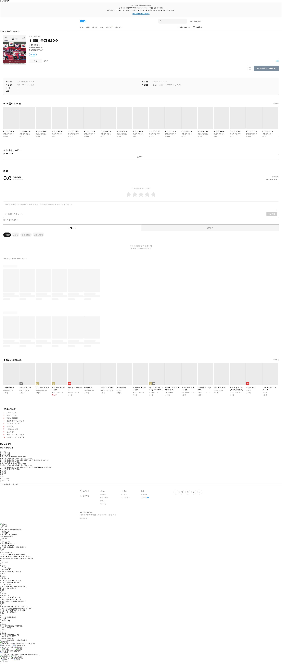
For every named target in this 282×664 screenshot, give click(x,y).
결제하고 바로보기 (6, 586)
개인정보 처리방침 (91, 515)
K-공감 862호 (105, 131)
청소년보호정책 (101, 515)
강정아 (232, 392)
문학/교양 (37, 36)
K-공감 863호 (89, 131)
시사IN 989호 (8, 387)
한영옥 (264, 392)
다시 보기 (11, 638)
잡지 (30, 36)
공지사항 (86, 496)
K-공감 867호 (24, 131)
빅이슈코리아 (153, 392)
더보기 (276, 103)
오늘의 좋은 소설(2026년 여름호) (236, 388)
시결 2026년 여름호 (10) (269, 388)
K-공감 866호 (41, 131)
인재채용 (144, 497)
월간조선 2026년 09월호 (58, 388)
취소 (1, 474)
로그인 (196, 21)
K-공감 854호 (235, 131)
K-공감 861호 (122, 131)
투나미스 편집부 (73, 392)
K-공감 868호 (8, 131)
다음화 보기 (4, 638)
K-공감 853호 (251, 131)
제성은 (119, 390)
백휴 (183, 392)
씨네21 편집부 (24, 390)
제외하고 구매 (4, 478)
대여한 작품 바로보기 (20, 547)
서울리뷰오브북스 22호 (205, 388)
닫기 (4, 619)
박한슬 (200, 392)
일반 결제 (13, 588)
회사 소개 (144, 494)
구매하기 (9, 628)
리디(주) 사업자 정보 (86, 512)
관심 (33, 55)
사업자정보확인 (111, 515)
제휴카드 (103, 494)
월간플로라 (169, 392)
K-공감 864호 (73, 131)
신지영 (205, 392)
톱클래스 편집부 (138, 392)
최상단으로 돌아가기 (12, 484)
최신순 (7, 235)
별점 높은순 (26, 235)
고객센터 (86, 491)
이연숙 (211, 392)
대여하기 (3, 628)
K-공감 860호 (138, 131)
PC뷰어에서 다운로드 (266, 68)
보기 (1, 619)
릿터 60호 (88, 387)
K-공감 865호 (57, 131)
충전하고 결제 (4, 588)
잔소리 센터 (121, 387)
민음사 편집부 (89, 390)
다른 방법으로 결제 (6, 536)
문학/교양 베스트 (9, 409)
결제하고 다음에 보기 (20, 586)
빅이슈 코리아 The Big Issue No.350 (156, 388)
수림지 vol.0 (251, 387)
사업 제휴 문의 (125, 497)
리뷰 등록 (271, 214)
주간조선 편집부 (41, 390)
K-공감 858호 (170, 131)
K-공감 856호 (203, 131)
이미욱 (243, 392)
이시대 (187, 392)
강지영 (193, 392)
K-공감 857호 (186, 131)
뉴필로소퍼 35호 (107, 387)
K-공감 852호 (267, 131)
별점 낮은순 (38, 235)
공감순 (15, 235)
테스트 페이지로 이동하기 (141, 14)
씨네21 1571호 (25, 387)
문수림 (248, 390)
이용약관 (82, 515)
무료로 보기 (4, 571)
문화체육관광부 (34, 47)
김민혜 (237, 392)
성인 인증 (3, 471)
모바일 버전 (4, 661)
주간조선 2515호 (42, 387)
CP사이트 (103, 501)
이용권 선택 (4, 570)
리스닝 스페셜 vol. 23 (75, 388)
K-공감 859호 (154, 131)
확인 (1, 560)
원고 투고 (124, 494)
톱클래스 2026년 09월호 (139, 388)
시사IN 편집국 (8, 390)
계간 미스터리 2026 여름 (188, 388)
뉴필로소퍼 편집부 (106, 390)
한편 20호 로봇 (220, 387)
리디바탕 (103, 504)
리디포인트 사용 (5, 584)
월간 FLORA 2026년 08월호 (172, 388)
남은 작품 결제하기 (6, 547)
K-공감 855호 (219, 131)
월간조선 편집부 (57, 392)
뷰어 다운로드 (104, 497)
